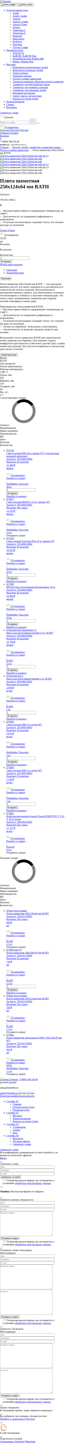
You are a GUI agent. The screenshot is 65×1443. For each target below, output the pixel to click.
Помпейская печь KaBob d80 (28, 58)
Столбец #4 (12, 1135)
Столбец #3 (12, 1124)
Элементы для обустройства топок (31, 84)
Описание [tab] (11, 270)
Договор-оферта (21, 1141)
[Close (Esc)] (1, 1161)
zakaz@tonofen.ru (9, 1093)
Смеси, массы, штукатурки (27, 96)
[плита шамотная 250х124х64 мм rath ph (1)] (24, 156)
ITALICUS (18, 53)
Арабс (16, 13)
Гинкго (16, 27)
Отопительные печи (17, 10)
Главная (4, 147)
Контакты (11, 107)
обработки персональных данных (33, 1183)
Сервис (10, 104)
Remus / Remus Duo (23, 61)
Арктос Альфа (20, 21)
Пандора (17, 44)
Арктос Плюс (20, 24)
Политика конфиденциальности (17, 1096)
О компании (19, 1127)
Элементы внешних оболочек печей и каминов (38, 81)
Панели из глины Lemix (25, 98)
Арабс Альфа (20, 16)
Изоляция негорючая (24, 93)
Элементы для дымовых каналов (30, 87)
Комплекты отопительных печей (30, 67)
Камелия (17, 36)
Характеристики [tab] (15, 272)
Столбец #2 (12, 1112)
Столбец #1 (12, 1101)
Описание (6, 278)
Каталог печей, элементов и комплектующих (36, 147)
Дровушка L (19, 30)
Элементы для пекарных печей (29, 90)
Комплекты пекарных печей (28, 70)
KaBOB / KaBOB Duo (24, 56)
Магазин (11, 64)
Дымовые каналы (22, 76)
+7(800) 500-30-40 (28, 1079)
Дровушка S (19, 33)
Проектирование (15, 101)
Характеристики (8, 355)
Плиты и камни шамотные (27, 78)
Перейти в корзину (16, 496)
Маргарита (18, 38)
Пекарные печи (14, 50)
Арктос (17, 18)
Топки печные (20, 73)
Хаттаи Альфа (20, 47)
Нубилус (17, 41)
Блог (15, 1132)
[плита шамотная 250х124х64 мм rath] (21, 158)
